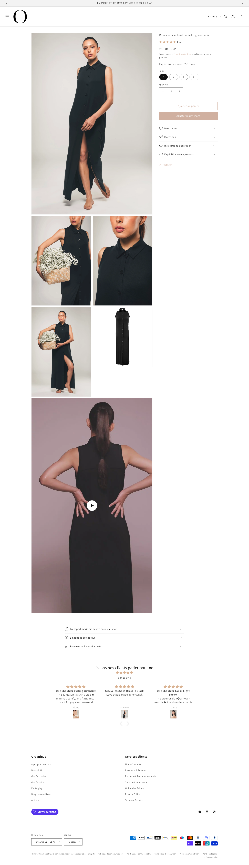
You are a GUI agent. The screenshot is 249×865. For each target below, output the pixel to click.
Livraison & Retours (135, 770)
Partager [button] (167, 164)
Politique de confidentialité (139, 853)
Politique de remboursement (110, 853)
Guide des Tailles (134, 788)
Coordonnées (212, 857)
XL (194, 77)
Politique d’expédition (189, 853)
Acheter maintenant (188, 115)
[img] (124, 673)
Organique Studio (46, 853)
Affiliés (35, 800)
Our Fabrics (37, 782)
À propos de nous (41, 764)
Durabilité (36, 770)
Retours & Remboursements (140, 776)
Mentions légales (210, 853)
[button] (7, 16)
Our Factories (38, 776)
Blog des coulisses (41, 794)
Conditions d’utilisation (165, 853)
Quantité (163, 84)
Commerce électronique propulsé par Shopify (75, 853)
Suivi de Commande (136, 782)
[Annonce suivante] (242, 3)
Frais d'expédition (182, 54)
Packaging (36, 788)
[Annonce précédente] (6, 3)
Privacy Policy (132, 794)
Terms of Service (134, 800)
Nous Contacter (133, 764)
